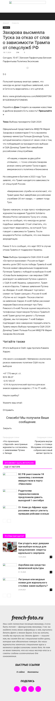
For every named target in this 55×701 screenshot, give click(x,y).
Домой (6, 23)
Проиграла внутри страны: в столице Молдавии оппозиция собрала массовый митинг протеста (41, 447)
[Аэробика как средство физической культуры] (10, 568)
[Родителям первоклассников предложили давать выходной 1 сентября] (10, 494)
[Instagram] (24, 689)
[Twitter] (31, 689)
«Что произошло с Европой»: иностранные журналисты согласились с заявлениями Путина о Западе (15, 447)
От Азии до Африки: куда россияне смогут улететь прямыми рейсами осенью (33, 510)
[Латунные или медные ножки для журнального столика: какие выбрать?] (10, 583)
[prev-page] (4, 521)
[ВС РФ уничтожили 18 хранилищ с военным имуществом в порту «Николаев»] (10, 477)
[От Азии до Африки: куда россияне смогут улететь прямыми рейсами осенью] (10, 510)
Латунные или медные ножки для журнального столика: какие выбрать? (33, 582)
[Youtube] (38, 689)
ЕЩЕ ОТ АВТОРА (12, 467)
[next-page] (9, 521)
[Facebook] (17, 689)
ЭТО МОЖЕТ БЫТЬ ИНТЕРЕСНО (19, 463)
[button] (4, 16)
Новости (15, 23)
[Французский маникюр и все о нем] (27, 6)
